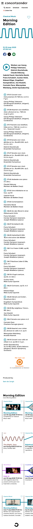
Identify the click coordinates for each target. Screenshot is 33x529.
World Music (7, 465)
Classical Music (9, 16)
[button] (6, 67)
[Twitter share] (9, 55)
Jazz (4, 433)
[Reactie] (14, 55)
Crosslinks (28, 465)
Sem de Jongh (8, 381)
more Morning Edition (9, 398)
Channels (25, 7)
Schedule (16, 7)
